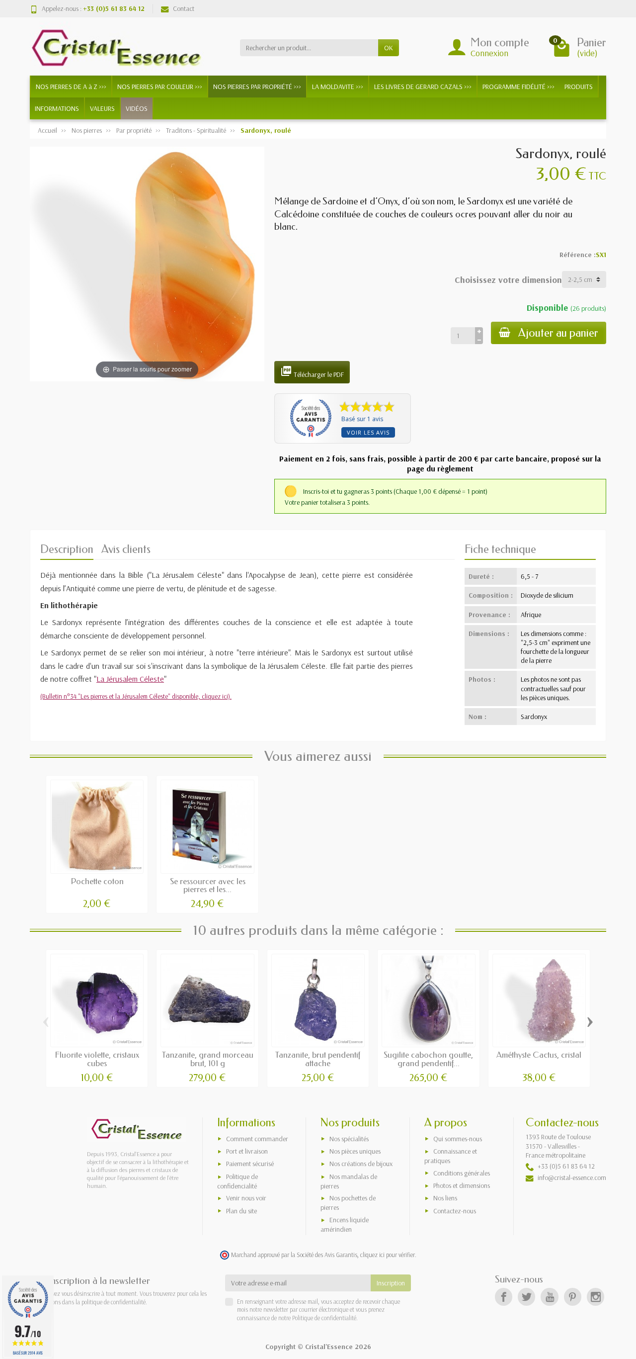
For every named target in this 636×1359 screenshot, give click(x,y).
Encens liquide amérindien (344, 1224)
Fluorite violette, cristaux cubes (97, 1059)
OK (388, 47)
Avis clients (126, 549)
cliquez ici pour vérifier (387, 1255)
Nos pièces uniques (355, 1151)
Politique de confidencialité (237, 1181)
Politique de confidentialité (323, 1318)
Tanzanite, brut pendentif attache (317, 1059)
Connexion (489, 53)
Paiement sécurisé (250, 1163)
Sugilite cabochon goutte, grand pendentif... (428, 1059)
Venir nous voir (246, 1197)
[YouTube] (549, 1296)
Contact (183, 8)
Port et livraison (247, 1151)
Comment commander (257, 1138)
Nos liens (445, 1197)
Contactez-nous (454, 1210)
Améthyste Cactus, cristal (538, 1055)
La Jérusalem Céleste (130, 679)
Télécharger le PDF (312, 372)
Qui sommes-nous (457, 1138)
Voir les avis (368, 432)
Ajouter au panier (558, 333)
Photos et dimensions (461, 1185)
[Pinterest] (572, 1296)
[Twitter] (526, 1296)
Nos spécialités (349, 1138)
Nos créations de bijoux (361, 1163)
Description (66, 549)
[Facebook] (503, 1296)
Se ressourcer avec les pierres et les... (207, 886)
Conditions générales (461, 1173)
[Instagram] (595, 1296)
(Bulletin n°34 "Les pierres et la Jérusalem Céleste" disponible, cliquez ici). (136, 696)
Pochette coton (97, 881)
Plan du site (241, 1210)
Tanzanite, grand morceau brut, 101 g (207, 1059)
